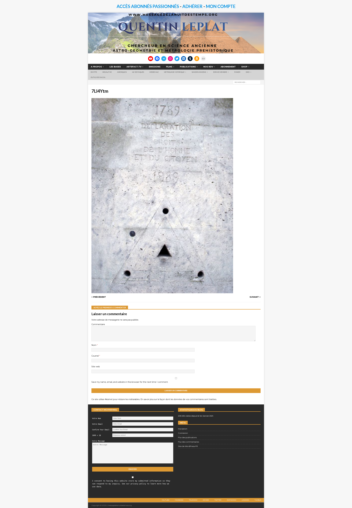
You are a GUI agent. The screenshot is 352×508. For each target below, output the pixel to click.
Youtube (165, 500)
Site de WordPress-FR (188, 446)
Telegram (193, 500)
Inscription (182, 429)
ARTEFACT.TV (134, 66)
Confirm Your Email (100, 430)
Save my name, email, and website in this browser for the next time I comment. (129, 382)
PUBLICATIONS (188, 66)
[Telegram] (163, 58)
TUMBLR (258, 500)
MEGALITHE (107, 72)
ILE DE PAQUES (138, 72)
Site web (95, 366)
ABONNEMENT (228, 66)
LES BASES (115, 66)
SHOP (244, 66)
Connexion (183, 433)
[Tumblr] (190, 58)
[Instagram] (170, 58)
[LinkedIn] (183, 58)
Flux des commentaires (188, 442)
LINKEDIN (245, 500)
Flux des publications (187, 437)
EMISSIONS (154, 66)
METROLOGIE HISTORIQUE (174, 72)
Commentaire (98, 324)
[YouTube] (150, 58)
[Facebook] (157, 58)
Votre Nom (96, 418)
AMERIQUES (122, 72)
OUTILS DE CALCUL (98, 77)
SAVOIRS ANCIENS (199, 72)
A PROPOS (96, 66)
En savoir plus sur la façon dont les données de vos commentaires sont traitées (178, 399)
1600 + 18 (96, 435)
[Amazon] (196, 58)
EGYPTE (94, 72)
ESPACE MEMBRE (220, 72)
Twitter (217, 500)
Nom (94, 345)
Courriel (95, 356)
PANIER (237, 72)
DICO (248, 72)
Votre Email (97, 424)
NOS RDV (208, 66)
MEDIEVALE (154, 72)
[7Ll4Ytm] (162, 292)
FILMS (169, 66)
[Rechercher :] (247, 82)
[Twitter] (176, 58)
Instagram (231, 500)
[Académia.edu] (203, 58)
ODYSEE (206, 500)
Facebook (179, 500)
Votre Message (98, 441)
